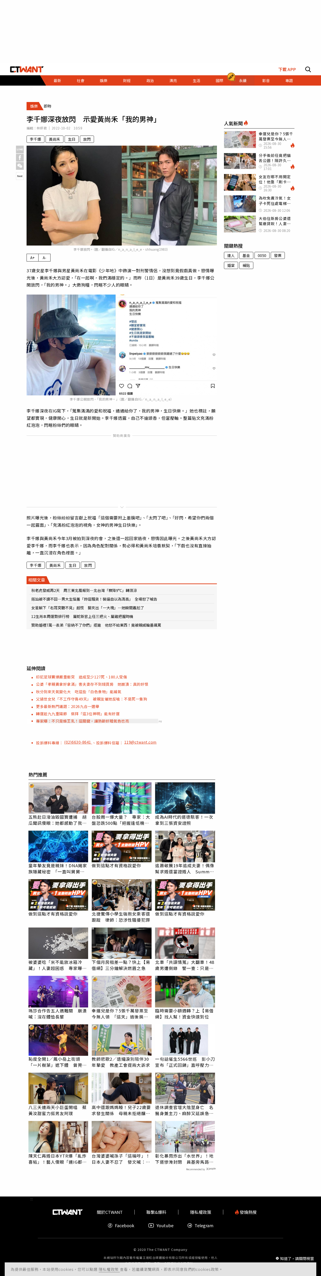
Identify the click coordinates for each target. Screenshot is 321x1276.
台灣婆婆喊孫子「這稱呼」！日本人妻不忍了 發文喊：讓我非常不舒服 (121, 1159)
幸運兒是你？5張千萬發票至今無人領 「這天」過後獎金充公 (120, 1013)
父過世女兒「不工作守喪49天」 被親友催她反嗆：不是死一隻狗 (91, 699)
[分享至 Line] (20, 149)
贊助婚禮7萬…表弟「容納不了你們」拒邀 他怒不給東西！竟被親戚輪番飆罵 (96, 625)
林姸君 (42, 128)
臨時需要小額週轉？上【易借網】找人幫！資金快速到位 (184, 1013)
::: (31, 88)
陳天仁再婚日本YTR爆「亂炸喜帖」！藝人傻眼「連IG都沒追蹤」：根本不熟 (57, 1159)
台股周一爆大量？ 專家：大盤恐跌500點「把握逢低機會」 (122, 820)
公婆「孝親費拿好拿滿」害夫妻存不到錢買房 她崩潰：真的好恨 (92, 684)
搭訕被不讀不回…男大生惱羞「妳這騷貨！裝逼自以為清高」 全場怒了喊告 (94, 599)
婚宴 (231, 265)
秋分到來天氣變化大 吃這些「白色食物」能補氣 (78, 691)
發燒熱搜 (248, 1212)
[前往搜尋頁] (308, 69)
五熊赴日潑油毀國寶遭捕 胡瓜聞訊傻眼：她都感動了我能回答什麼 (57, 820)
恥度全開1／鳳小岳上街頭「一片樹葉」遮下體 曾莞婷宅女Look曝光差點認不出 (57, 1062)
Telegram (204, 1225)
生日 (71, 139)
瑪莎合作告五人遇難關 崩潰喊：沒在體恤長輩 (57, 1013)
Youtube (165, 1225)
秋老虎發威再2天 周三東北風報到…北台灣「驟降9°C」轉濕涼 (84, 590)
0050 (262, 255)
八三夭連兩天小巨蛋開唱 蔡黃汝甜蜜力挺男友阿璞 (57, 1110)
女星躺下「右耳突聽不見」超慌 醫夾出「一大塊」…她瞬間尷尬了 (87, 607)
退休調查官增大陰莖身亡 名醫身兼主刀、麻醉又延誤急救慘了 (184, 1110)
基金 (246, 255)
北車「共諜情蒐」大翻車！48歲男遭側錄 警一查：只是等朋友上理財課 (184, 965)
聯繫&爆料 (156, 1212)
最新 (57, 80)
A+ (32, 257)
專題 (289, 80)
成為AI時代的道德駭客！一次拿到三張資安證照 (184, 820)
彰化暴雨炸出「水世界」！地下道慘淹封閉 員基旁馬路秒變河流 (184, 1159)
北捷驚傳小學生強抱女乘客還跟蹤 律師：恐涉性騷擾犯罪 (121, 917)
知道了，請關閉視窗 (297, 1258)
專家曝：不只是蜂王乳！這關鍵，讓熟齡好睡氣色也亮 (82, 721)
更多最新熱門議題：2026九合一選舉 (67, 706)
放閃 (87, 139)
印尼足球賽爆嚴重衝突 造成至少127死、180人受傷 (81, 677)
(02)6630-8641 (78, 742)
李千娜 (35, 139)
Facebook (124, 1225)
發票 (278, 255)
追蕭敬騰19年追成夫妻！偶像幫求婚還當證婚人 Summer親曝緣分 (184, 868)
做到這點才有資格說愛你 (116, 865)
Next (20, 176)
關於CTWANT (110, 1212)
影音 (266, 80)
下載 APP (287, 69)
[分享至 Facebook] (20, 158)
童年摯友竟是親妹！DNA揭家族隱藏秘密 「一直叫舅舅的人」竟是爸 (57, 868)
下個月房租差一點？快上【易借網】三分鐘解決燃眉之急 (121, 965)
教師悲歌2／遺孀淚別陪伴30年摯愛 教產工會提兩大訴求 (121, 1062)
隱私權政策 (109, 1269)
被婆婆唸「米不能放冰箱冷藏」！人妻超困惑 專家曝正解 (57, 965)
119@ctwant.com (140, 742)
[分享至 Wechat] (20, 166)
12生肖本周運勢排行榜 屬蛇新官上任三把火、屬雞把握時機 (82, 616)
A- (44, 257)
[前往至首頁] (27, 69)
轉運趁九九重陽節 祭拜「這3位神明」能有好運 (78, 713)
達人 (231, 255)
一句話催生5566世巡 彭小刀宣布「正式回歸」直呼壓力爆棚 (185, 1062)
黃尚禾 (54, 139)
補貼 (246, 265)
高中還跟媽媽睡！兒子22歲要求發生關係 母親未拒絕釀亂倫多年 (121, 1110)
